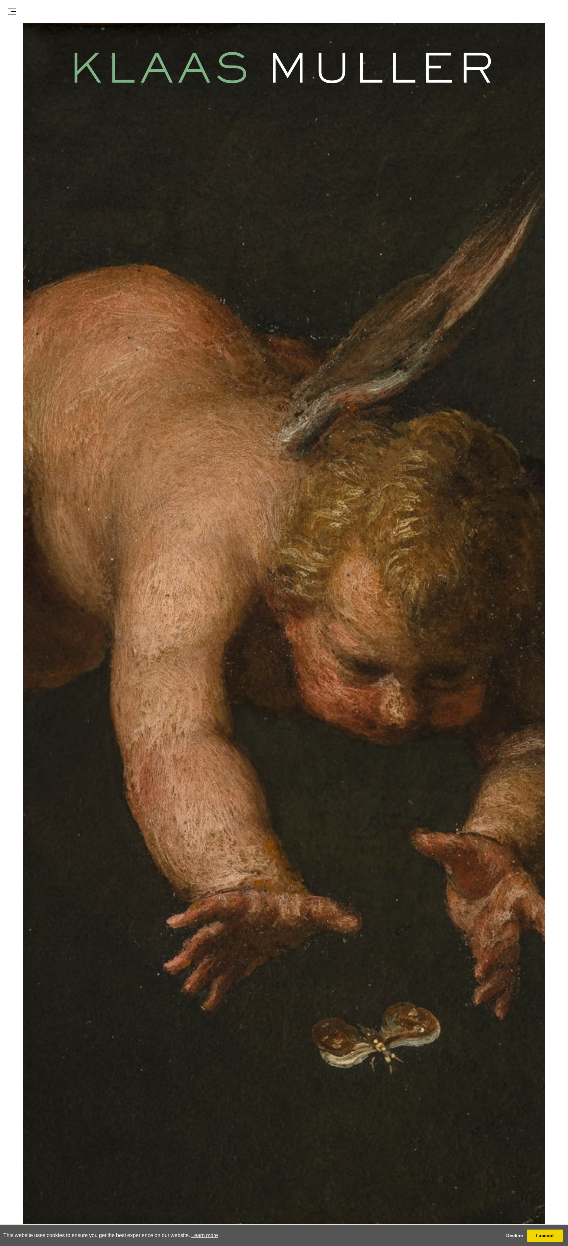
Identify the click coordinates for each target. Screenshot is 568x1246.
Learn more (204, 1235)
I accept (545, 1235)
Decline (514, 1235)
